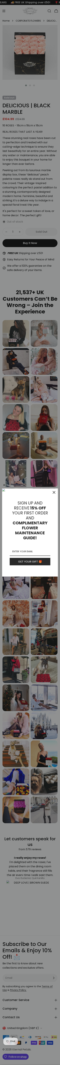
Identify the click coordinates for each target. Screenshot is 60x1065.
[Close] (54, 492)
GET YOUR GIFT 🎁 (30, 562)
